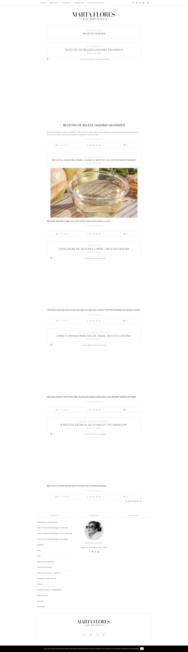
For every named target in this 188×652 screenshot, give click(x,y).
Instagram (40, 545)
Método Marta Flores (44, 567)
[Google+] (100, 145)
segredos (96, 46)
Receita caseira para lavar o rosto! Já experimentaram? (94, 160)
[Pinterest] (93, 145)
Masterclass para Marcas (45, 561)
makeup (92, 421)
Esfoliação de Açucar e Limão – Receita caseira (94, 249)
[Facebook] (133, 3)
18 (63, 497)
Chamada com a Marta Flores (47, 522)
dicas (96, 157)
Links (38, 550)
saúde (94, 332)
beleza (88, 157)
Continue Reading (94, 139)
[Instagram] (140, 3)
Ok (142, 648)
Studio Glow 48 (42, 595)
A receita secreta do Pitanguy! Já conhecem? (94, 425)
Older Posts (132, 501)
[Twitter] (136, 3)
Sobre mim (79, 3)
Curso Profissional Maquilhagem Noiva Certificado (54, 533)
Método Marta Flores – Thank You (48, 573)
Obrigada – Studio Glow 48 (46, 578)
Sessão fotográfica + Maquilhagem (49, 590)
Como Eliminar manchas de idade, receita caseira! (94, 336)
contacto (66, 3)
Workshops (41, 606)
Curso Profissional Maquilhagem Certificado (52, 528)
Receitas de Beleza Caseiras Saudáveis (94, 50)
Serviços (40, 584)
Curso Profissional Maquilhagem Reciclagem (52, 539)
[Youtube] (143, 3)
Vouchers (40, 601)
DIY (88, 46)
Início (42, 3)
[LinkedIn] (97, 145)
